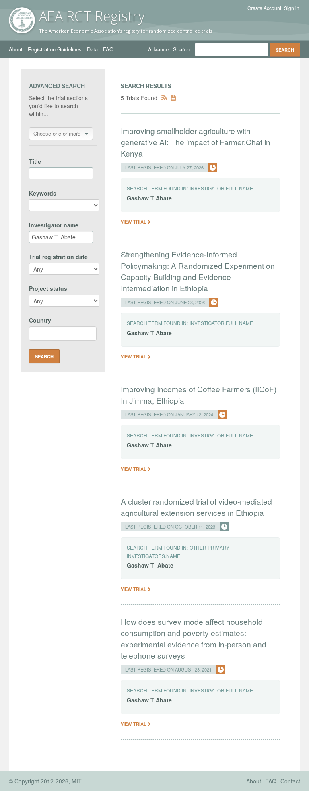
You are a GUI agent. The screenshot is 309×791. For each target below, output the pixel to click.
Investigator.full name (221, 188)
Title (35, 161)
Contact (290, 781)
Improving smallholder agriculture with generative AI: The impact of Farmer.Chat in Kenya (195, 142)
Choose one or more (56, 133)
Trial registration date (58, 257)
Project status (48, 288)
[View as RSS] (164, 97)
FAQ (108, 49)
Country (40, 320)
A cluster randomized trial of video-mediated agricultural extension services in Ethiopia (196, 507)
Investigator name (53, 225)
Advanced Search (169, 49)
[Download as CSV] (173, 97)
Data (92, 49)
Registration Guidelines (55, 49)
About (16, 49)
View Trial (134, 221)
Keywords (42, 193)
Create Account (264, 8)
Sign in (291, 8)
